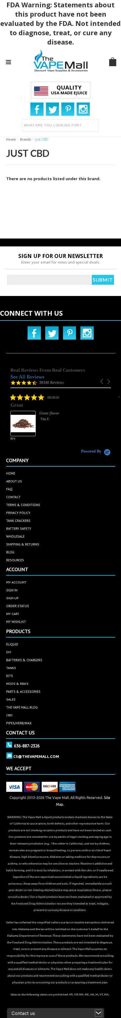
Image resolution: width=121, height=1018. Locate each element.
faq (9, 489)
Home (11, 139)
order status (17, 606)
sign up (12, 598)
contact (13, 497)
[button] (102, 381)
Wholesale (15, 536)
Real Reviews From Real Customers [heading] (47, 370)
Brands (25, 139)
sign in (11, 590)
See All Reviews (27, 377)
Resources (15, 560)
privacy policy (18, 513)
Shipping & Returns (22, 544)
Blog (10, 552)
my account (16, 582)
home (10, 473)
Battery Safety (18, 528)
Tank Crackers (18, 520)
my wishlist (16, 622)
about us (14, 481)
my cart (12, 614)
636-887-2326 (27, 746)
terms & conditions (23, 505)
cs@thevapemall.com (36, 756)
